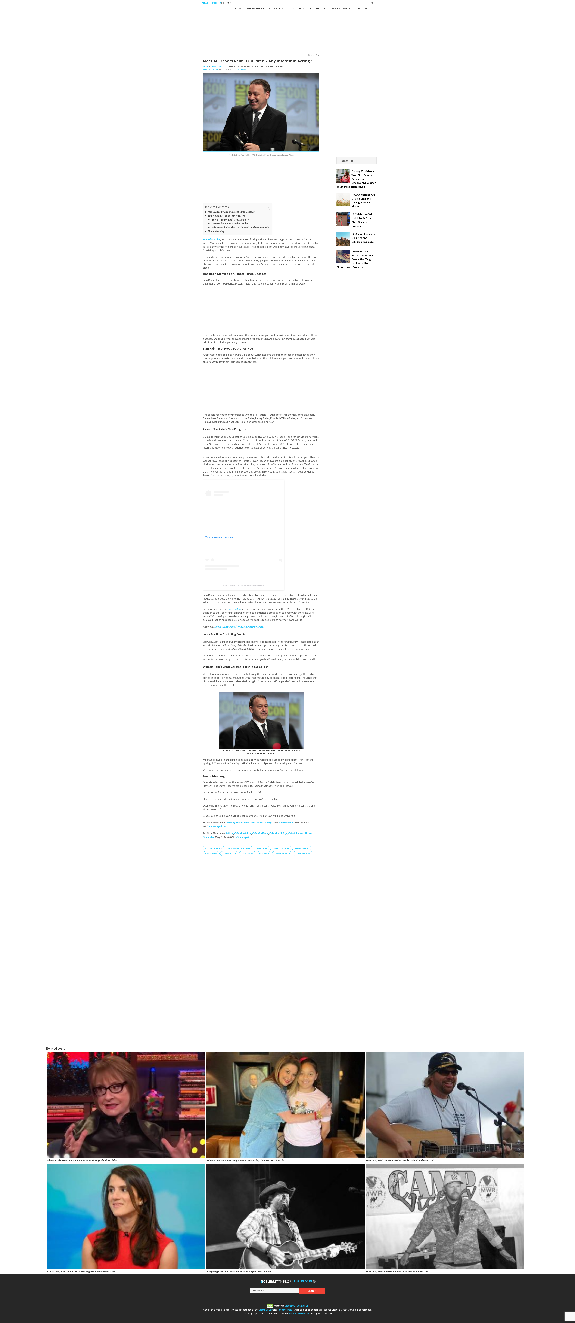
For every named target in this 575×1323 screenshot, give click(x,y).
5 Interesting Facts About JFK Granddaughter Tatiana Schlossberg (81, 1271)
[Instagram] (302, 1281)
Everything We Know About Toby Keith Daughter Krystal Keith (238, 1271)
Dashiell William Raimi (238, 848)
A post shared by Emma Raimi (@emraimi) (243, 585)
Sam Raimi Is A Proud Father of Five (226, 215)
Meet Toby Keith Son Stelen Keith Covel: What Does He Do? (397, 1271)
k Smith (243, 69)
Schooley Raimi (303, 853)
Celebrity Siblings (278, 833)
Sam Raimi (264, 853)
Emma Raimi (261, 848)
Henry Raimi (211, 853)
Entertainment (296, 833)
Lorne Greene (229, 853)
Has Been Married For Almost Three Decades (231, 211)
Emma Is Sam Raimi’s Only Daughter (230, 219)
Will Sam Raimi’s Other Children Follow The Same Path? (240, 227)
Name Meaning (216, 231)
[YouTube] (310, 1281)
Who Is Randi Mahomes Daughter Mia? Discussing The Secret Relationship (245, 1160)
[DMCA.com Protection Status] (276, 1305)
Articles (229, 833)
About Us (290, 1305)
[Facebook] (294, 1281)
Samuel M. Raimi (211, 239)
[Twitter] (306, 1281)
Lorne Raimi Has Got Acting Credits (230, 223)
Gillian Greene (301, 848)
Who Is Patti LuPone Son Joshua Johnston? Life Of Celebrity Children (82, 1160)
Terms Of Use (266, 1309)
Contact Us (302, 1305)
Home (205, 66)
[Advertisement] (287, 27)
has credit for (234, 608)
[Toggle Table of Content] (265, 207)
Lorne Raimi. (248, 853)
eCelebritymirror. (244, 837)
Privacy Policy (285, 1309)
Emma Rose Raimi (280, 848)
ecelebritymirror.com (299, 1313)
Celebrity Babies (217, 66)
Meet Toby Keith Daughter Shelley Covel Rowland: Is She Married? (400, 1160)
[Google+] (298, 1281)
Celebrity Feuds (260, 833)
